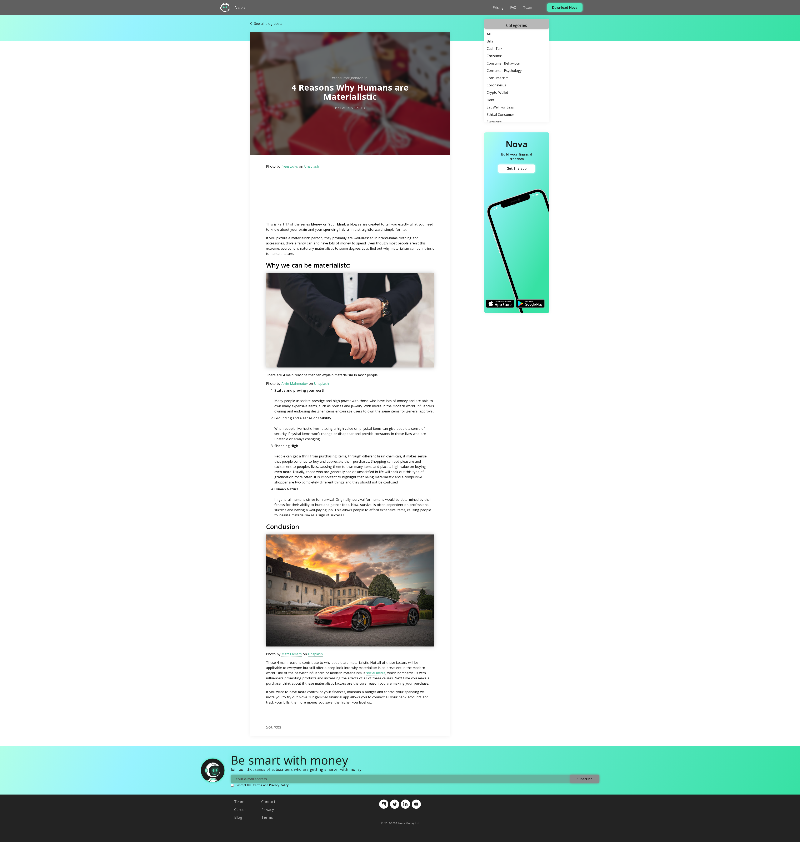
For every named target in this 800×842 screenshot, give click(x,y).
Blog (238, 817)
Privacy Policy (279, 785)
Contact (268, 801)
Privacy (267, 809)
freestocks (289, 166)
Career (240, 809)
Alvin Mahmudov (294, 383)
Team (527, 7)
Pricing (498, 7)
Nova (239, 7)
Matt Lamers (291, 654)
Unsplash (311, 166)
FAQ (513, 7)
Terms (257, 785)
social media (375, 673)
